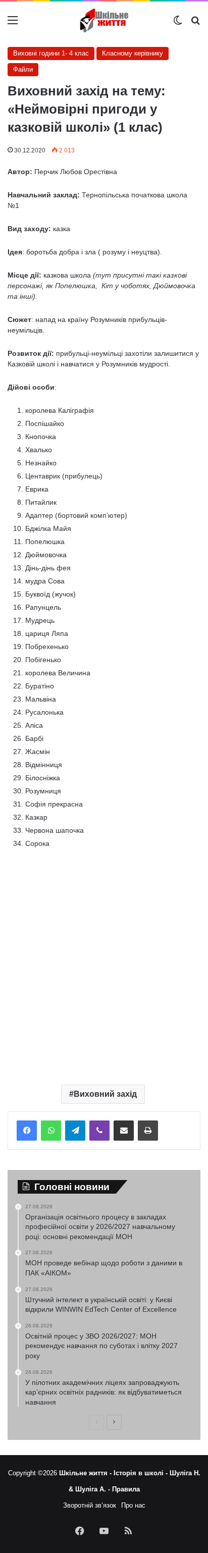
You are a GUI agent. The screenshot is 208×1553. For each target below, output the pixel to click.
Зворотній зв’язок (89, 1505)
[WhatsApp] (51, 1130)
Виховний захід (105, 1094)
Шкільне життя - (86, 1473)
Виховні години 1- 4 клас (51, 53)
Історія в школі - (142, 1473)
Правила (126, 1489)
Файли (23, 69)
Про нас (133, 1505)
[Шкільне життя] (104, 20)
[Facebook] (27, 1130)
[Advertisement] (104, 963)
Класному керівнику (132, 53)
